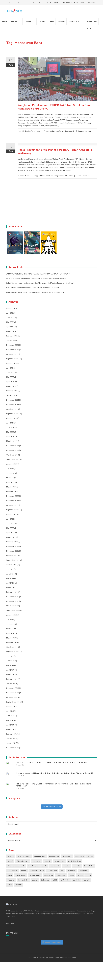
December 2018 (12, 688)
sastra (34, 880)
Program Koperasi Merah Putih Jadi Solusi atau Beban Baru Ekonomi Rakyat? (36, 278)
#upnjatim (36, 861)
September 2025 (12, 359)
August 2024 (11, 418)
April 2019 (10, 670)
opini (72, 875)
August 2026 (11, 308)
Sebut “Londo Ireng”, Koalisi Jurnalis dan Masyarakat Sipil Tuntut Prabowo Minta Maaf (39, 283)
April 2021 (10, 583)
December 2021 (12, 546)
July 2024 (10, 423)
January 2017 (11, 743)
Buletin (66, 866)
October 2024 (11, 409)
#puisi (10, 861)
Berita (14, 21)
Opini (51, 21)
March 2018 (11, 729)
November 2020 (12, 601)
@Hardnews (59, 861)
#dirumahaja (54, 856)
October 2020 (11, 606)
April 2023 (10, 482)
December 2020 (12, 597)
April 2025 (10, 381)
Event (23, 870)
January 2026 (11, 340)
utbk (10, 885)
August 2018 (11, 706)
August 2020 (11, 615)
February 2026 (12, 336)
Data (88, 28)
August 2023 (11, 464)
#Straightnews (22, 861)
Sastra (27, 21)
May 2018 (10, 720)
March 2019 (11, 674)
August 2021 (11, 565)
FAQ (56, 2)
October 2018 (11, 697)
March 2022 (11, 537)
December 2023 (12, 446)
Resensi (61, 21)
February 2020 (12, 642)
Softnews (45, 880)
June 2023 (10, 473)
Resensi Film (23, 880)
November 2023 (12, 450)
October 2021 (11, 555)
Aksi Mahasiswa (74, 861)
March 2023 (11, 487)
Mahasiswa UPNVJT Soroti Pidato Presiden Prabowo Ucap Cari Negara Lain (35, 292)
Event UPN (52, 870)
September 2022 (12, 510)
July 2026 (10, 313)
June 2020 (10, 624)
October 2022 (11, 505)
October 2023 (11, 455)
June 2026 (10, 317)
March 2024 (11, 441)
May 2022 (10, 528)
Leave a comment (85, 131)
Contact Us (47, 2)
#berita (11, 856)
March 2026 (11, 331)
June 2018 (10, 716)
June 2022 (10, 523)
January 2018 (11, 738)
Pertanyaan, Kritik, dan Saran (72, 2)
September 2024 (12, 414)
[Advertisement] (51, 205)
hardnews (71, 870)
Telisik (41, 21)
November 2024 (12, 404)
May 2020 (10, 629)
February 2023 (12, 491)
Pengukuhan (59, 176)
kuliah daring (21, 875)
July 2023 (10, 468)
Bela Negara (33, 866)
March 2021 (11, 587)
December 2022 (12, 496)
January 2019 (11, 683)
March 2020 (11, 638)
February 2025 (12, 391)
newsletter (61, 875)
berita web (55, 866)
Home (4, 21)
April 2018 (10, 725)
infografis (83, 870)
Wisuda (19, 885)
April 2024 (10, 436)
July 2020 (10, 619)
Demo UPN (88, 866)
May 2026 (10, 322)
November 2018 (12, 693)
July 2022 (10, 519)
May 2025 (10, 377)
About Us (36, 2)
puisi (89, 875)
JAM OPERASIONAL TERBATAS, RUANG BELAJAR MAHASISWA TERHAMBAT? (38, 274)
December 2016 (12, 748)
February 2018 (12, 734)
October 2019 (11, 647)
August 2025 (11, 363)
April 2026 (10, 327)
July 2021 (10, 569)
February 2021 (12, 592)
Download (91, 2)
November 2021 (12, 551)
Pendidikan (35, 131)
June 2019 (10, 661)
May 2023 (10, 478)
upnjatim (76, 880)
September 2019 (12, 651)
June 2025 (10, 372)
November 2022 (12, 500)
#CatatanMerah (24, 856)
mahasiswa (48, 875)
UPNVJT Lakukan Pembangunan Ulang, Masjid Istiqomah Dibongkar (32, 287)
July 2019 (10, 656)
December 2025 (12, 345)
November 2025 (12, 350)
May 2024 (10, 432)
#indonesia (67, 856)
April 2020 (10, 633)
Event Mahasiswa (37, 870)
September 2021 (12, 560)
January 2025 (11, 395)
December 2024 (12, 400)
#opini (90, 856)
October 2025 (11, 354)
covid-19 (76, 866)
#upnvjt (47, 861)
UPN (55, 880)
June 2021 (10, 574)
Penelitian (73, 21)
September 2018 (12, 702)
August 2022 (11, 514)
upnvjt (71, 131)
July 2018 (10, 711)
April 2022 (10, 532)
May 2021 (10, 578)
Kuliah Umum (35, 875)
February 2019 (12, 679)
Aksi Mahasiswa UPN (16, 866)
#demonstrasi (39, 856)
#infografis (79, 856)
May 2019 (10, 665)
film (62, 870)
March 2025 (11, 386)
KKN (10, 875)
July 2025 (10, 368)
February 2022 (12, 542)
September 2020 (12, 610)
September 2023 (12, 459)
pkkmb (66, 131)
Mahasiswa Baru (56, 131)
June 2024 (10, 427)
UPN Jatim (68, 176)
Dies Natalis (12, 870)
